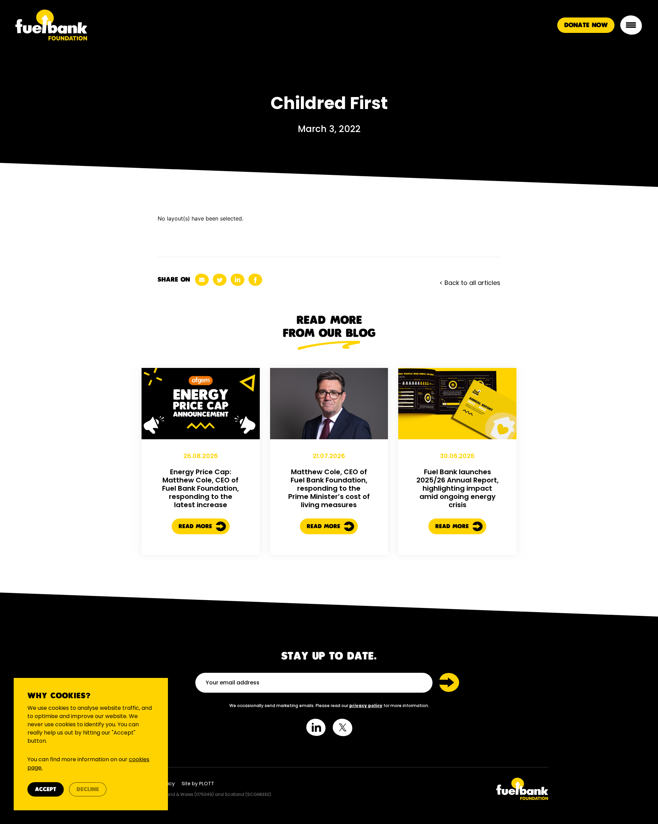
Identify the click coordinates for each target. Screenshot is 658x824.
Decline (87, 789)
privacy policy (365, 705)
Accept (45, 789)
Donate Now (586, 25)
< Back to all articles (469, 282)
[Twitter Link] (441, 789)
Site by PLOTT (198, 783)
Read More (196, 526)
